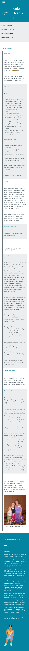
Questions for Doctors (8, 29)
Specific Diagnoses (7, 25)
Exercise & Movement (8, 33)
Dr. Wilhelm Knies (12, 70)
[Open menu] (4, 2)
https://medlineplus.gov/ (15, 456)
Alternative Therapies (7, 37)
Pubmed (10, 481)
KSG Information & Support (12, 539)
